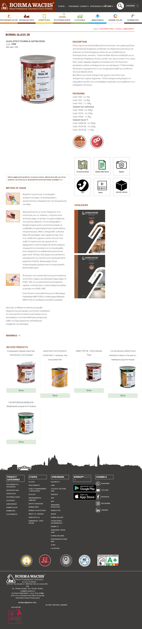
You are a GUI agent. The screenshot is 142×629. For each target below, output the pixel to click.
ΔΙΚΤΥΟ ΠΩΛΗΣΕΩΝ (36, 504)
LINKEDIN (104, 510)
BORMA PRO (133, 20)
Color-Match (11, 514)
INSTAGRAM (105, 503)
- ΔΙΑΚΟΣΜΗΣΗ (128, 29)
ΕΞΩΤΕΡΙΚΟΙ (80, 20)
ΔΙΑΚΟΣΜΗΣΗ (98, 20)
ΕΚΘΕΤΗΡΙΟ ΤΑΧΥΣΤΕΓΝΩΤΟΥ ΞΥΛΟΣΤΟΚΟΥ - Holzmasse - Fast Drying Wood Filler (55, 355)
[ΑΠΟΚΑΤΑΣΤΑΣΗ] (26, 15)
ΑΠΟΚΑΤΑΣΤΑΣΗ (26, 20)
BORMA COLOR (115, 20)
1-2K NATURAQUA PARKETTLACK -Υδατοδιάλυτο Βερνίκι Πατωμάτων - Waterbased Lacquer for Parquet (123, 355)
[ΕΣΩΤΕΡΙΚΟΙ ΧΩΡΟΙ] (62, 15)
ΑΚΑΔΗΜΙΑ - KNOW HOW (58, 531)
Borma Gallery (57, 517)
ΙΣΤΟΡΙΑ (32, 482)
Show (21, 390)
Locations (55, 548)
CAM (52, 485)
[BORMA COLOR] (115, 15)
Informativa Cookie (22, 598)
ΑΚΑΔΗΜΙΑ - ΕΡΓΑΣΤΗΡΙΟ (55, 506)
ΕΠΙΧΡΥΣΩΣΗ (44, 20)
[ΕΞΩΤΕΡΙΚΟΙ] (79, 15)
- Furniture (118, 29)
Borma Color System (37, 510)
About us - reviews (36, 514)
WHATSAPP (105, 483)
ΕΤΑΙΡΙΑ (61, 6)
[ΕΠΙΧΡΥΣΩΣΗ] (44, 15)
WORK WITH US (34, 517)
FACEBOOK (105, 497)
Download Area (57, 536)
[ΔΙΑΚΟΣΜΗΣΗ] (97, 15)
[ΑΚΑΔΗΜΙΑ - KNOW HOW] (109, 6)
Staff (53, 545)
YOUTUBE (104, 490)
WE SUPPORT (16, 607)
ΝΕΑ (52, 498)
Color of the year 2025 (58, 490)
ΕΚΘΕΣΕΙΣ (54, 494)
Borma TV (84, 6)
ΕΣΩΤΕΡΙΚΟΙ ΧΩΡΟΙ (62, 20)
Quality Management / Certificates (37, 490)
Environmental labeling (35, 499)
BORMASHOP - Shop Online (36, 522)
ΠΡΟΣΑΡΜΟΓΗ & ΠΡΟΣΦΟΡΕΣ (13, 20)
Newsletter (55, 510)
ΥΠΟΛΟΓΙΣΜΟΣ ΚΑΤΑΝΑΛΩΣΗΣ (56, 522)
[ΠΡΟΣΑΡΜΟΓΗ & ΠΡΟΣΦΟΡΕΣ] (8, 15)
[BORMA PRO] (133, 15)
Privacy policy (35, 598)
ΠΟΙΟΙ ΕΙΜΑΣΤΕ (34, 485)
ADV (52, 501)
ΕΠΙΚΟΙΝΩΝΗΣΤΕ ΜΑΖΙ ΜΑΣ (101, 6)
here (61, 180)
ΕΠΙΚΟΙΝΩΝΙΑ (74, 6)
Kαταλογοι (55, 482)
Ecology (32, 494)
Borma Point (34, 507)
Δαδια (53, 514)
